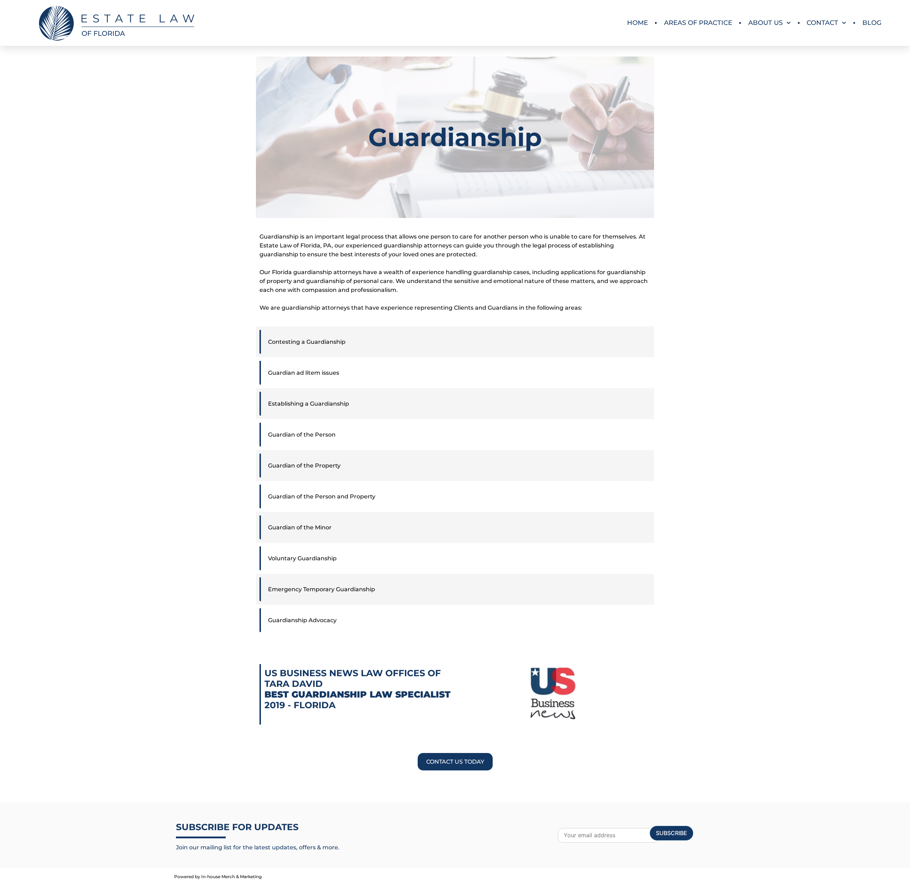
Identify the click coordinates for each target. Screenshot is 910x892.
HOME (637, 23)
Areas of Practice (698, 23)
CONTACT (822, 23)
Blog (872, 23)
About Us (765, 23)
